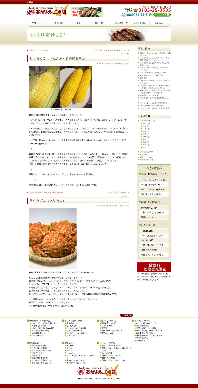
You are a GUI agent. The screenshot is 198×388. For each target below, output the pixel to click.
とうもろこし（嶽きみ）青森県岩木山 (57, 58)
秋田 (144, 142)
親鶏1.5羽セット (38, 336)
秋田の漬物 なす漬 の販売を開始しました (110, 50)
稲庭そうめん (37, 353)
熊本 (144, 139)
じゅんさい (71, 353)
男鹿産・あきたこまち (75, 360)
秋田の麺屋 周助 (142, 326)
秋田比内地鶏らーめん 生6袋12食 (149, 331)
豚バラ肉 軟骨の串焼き (151, 194)
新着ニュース (145, 157)
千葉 (144, 129)
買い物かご (160, 23)
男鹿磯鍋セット (73, 323)
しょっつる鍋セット (74, 331)
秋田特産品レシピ (146, 160)
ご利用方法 (58, 23)
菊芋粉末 (70, 346)
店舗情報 (119, 23)
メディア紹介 (140, 23)
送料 (78, 23)
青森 (116, 63)
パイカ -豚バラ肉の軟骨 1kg (154, 180)
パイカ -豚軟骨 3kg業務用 (153, 189)
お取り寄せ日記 (109, 63)
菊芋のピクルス (107, 333)
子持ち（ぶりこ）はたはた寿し (113, 360)
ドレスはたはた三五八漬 (152, 235)
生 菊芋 (69, 348)
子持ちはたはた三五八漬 (152, 245)
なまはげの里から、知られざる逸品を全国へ (46, 193)
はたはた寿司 (147, 240)
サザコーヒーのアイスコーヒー (41, 50)
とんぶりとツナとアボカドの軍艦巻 (153, 72)
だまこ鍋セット (73, 336)
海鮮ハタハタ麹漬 (149, 250)
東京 (144, 134)
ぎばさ (69, 350)
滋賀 (144, 137)
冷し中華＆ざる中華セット (146, 333)
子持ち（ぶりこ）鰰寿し (152, 254)
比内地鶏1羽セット (39, 333)
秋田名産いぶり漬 (149, 208)
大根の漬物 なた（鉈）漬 (152, 212)
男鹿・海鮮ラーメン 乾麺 (146, 328)
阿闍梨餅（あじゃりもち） (149, 95)
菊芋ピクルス (147, 217)
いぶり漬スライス (108, 326)
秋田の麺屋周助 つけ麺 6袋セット (149, 336)
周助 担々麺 (140, 340)
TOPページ (37, 23)
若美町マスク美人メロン (76, 363)
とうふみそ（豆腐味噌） (117, 193)
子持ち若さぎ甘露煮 (40, 348)
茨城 (144, 145)
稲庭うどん (36, 355)
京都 (144, 126)
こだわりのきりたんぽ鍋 (76, 328)
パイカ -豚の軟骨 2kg (150, 184)
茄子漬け (104, 328)
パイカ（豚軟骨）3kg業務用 (43, 328)
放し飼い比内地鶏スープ (41, 360)
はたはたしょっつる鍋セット (78, 333)
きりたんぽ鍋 (72, 326)
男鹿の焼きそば (142, 338)
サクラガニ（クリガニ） (47, 200)
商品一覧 (99, 23)
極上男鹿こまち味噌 (40, 358)
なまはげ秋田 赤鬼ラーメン (147, 323)
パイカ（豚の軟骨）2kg (41, 326)
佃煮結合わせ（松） (40, 346)
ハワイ (145, 123)
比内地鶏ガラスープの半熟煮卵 (151, 75)
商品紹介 (143, 154)
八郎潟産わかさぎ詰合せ (41, 350)
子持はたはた (147, 231)
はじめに (143, 78)
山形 (144, 131)
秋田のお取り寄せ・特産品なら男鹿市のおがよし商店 (99, 379)
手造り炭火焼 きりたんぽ (41, 363)
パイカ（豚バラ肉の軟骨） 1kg (44, 323)
